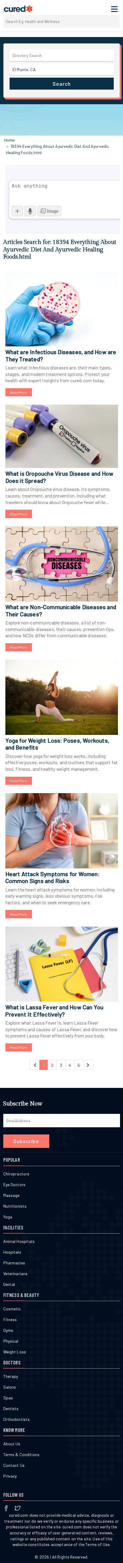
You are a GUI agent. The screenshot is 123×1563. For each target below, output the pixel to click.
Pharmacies (14, 1262)
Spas (8, 1397)
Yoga (8, 1216)
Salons (9, 1386)
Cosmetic (12, 1308)
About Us (12, 1443)
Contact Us (13, 1465)
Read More (18, 392)
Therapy (10, 1376)
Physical (11, 1341)
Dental (9, 1284)
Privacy (10, 1475)
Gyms (8, 1330)
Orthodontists (16, 1419)
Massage (11, 1195)
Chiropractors (16, 1173)
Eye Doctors (14, 1184)
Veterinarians (15, 1273)
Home (9, 139)
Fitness (10, 1319)
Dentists (11, 1408)
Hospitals (12, 1252)
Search (62, 83)
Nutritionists (15, 1206)
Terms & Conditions (21, 1454)
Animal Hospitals (19, 1241)
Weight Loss (14, 1351)
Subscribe (26, 1141)
